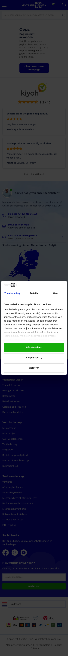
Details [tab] (34, 293)
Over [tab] (56, 293)
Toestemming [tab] (12, 293)
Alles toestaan (34, 347)
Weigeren (34, 368)
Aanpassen (32, 357)
